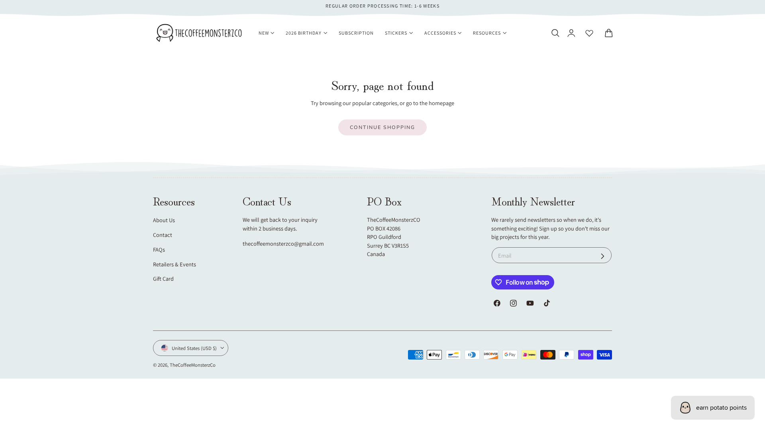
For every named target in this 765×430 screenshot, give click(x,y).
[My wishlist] (589, 33)
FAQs (159, 249)
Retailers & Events (174, 264)
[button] (555, 33)
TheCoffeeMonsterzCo (193, 365)
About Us (164, 220)
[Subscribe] (602, 256)
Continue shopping (382, 127)
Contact (162, 234)
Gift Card (163, 278)
